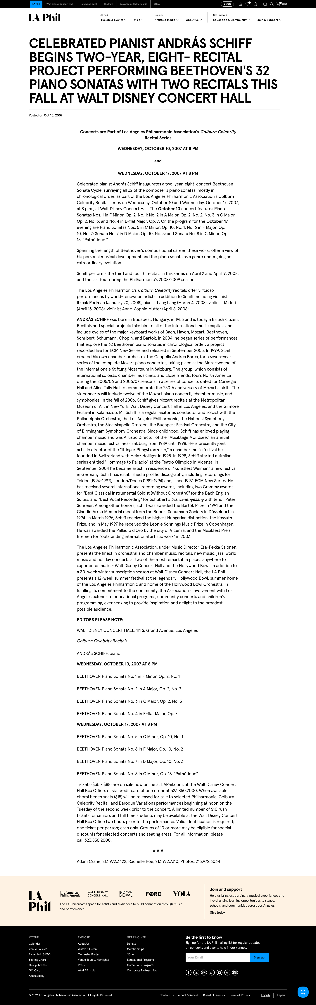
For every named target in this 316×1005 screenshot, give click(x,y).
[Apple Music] (235, 972)
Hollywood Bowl (88, 4)
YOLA (157, 4)
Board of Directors (214, 995)
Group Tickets (38, 965)
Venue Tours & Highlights (93, 959)
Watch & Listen (87, 949)
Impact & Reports (188, 995)
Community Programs (140, 965)
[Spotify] (227, 972)
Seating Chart (37, 959)
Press (81, 965)
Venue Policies (38, 949)
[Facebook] (188, 972)
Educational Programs (140, 959)
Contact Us (167, 995)
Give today (217, 912)
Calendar (35, 943)
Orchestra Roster (89, 954)
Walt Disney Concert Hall (59, 4)
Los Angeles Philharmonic (133, 4)
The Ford (108, 4)
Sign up (259, 957)
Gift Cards (35, 970)
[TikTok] (212, 972)
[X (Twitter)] (196, 972)
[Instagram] (204, 972)
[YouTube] (219, 972)
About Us (84, 943)
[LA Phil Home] (44, 17)
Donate (227, 4)
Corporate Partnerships (142, 970)
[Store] (255, 4)
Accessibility (36, 976)
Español (282, 995)
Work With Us (86, 970)
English (265, 995)
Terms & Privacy (240, 995)
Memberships (135, 949)
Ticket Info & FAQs (40, 954)
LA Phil (36, 4)
